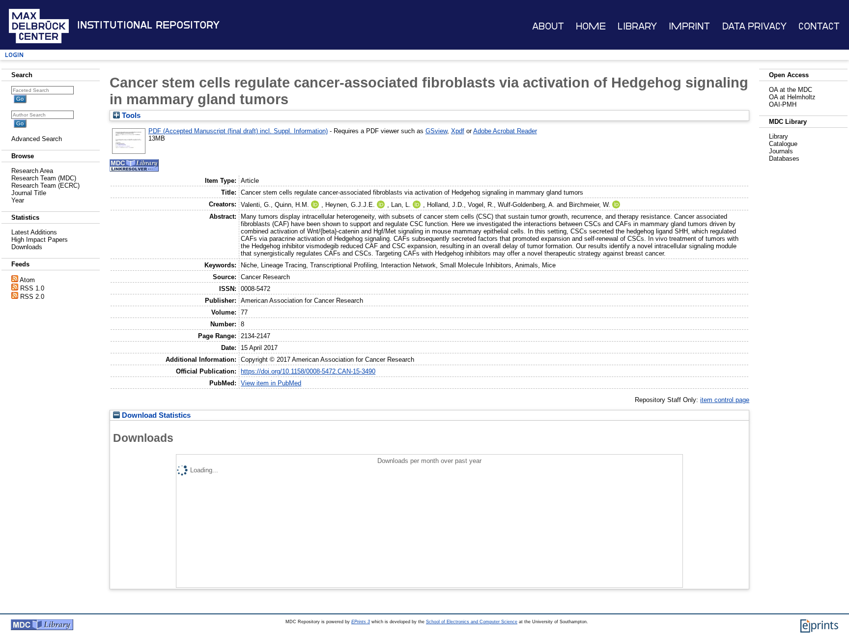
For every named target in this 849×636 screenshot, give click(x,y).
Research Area (32, 170)
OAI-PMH (782, 104)
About (548, 26)
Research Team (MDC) (43, 178)
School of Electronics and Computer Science (471, 621)
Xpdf (457, 131)
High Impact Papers (39, 239)
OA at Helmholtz (792, 97)
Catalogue (783, 143)
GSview (436, 131)
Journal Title (28, 193)
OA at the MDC (790, 89)
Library (637, 26)
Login (14, 55)
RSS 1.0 (32, 288)
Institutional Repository (148, 25)
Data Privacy (754, 26)
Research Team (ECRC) (45, 185)
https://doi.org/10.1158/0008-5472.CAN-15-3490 (308, 371)
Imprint (689, 26)
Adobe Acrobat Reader (505, 131)
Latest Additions (34, 232)
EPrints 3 (360, 621)
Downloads (26, 247)
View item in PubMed (271, 383)
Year (17, 200)
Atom (27, 280)
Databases (784, 158)
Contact (819, 26)
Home (591, 26)
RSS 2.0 (32, 296)
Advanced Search (36, 139)
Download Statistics (155, 415)
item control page (724, 400)
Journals (781, 151)
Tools (130, 115)
